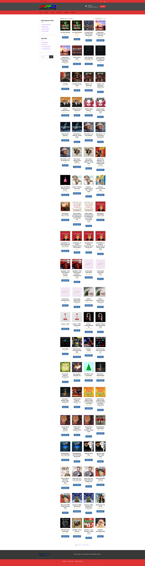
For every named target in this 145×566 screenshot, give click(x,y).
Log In (105, 1)
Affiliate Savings (45, 26)
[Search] (51, 56)
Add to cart (65, 37)
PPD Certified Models (46, 46)
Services (46, 12)
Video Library (44, 44)
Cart (101, 1)
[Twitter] (45, 554)
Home (40, 12)
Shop (52, 12)
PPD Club (59, 12)
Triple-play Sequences (46, 24)
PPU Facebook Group (46, 48)
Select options (100, 40)
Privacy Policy (71, 561)
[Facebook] (40, 554)
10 (87, 545)
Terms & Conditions (79, 561)
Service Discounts (45, 29)
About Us (73, 12)
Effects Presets (45, 31)
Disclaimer (64, 561)
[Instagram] (43, 554)
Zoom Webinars (45, 42)
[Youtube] (48, 554)
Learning (66, 12)
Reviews (102, 6)
